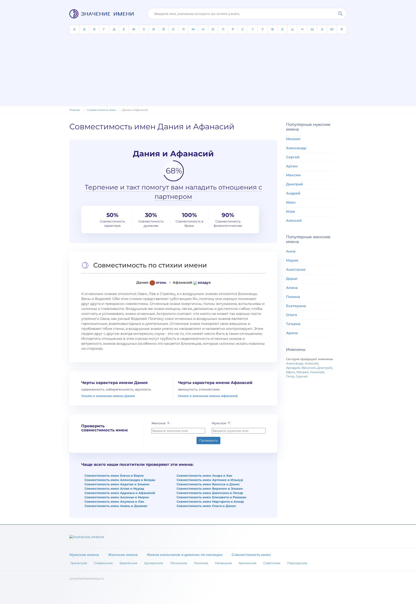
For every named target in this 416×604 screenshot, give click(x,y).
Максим (293, 175)
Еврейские (128, 563)
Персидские (297, 563)
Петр (290, 376)
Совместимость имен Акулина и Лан (114, 502)
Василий (309, 368)
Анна (291, 251)
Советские (271, 563)
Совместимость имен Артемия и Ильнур (210, 480)
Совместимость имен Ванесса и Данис (208, 484)
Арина (292, 333)
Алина (292, 288)
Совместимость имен (251, 555)
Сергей (292, 157)
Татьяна (293, 324)
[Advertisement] (208, 66)
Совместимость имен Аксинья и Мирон (116, 497)
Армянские (248, 563)
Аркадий (293, 368)
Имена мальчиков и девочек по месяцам (185, 555)
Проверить (208, 440)
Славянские (103, 563)
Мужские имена (84, 555)
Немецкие (223, 563)
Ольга (291, 315)
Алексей (294, 221)
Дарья (291, 279)
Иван (291, 202)
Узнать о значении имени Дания (108, 396)
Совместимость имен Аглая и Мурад (114, 489)
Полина (293, 297)
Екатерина (296, 306)
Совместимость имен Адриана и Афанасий (119, 493)
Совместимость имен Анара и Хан (204, 476)
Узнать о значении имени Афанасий (208, 396)
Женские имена (123, 555)
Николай (317, 372)
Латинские (178, 563)
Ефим (290, 372)
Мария (292, 260)
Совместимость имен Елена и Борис (114, 476)
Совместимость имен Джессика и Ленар (210, 493)
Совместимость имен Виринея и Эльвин (210, 489)
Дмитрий (294, 184)
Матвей (302, 372)
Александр (296, 148)
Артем (292, 166)
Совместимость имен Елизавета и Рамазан (211, 497)
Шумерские (153, 563)
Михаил (293, 139)
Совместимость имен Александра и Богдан (119, 480)
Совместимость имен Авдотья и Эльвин (117, 484)
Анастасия (296, 269)
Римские (201, 563)
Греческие (78, 563)
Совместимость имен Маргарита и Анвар (210, 502)
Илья (290, 211)
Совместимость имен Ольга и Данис (206, 506)
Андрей (293, 193)
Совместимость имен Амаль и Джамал (115, 506)
